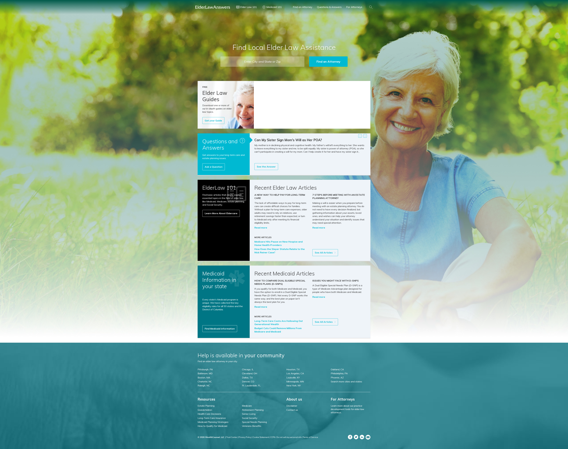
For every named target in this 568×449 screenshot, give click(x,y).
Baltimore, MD (205, 373)
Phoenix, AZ (337, 377)
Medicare (247, 405)
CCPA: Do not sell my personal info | (286, 437)
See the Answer (266, 166)
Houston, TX (293, 369)
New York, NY (293, 385)
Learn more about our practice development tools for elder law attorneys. (347, 409)
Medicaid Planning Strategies (213, 421)
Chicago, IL (248, 369)
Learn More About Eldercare (221, 213)
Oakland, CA (337, 369)
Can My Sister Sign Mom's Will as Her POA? (288, 140)
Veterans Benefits (251, 425)
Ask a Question (213, 166)
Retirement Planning (253, 409)
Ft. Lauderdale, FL (251, 385)
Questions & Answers (329, 7)
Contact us (292, 409)
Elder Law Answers (212, 7)
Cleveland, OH (249, 373)
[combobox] (262, 61)
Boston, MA (204, 377)
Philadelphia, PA (339, 373)
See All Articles (324, 252)
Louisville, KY (293, 377)
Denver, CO (248, 381)
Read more (260, 227)
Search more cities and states (346, 381)
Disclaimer (291, 405)
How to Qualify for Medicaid (212, 425)
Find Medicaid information (220, 328)
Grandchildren (205, 409)
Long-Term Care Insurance (212, 418)
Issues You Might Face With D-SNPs (335, 280)
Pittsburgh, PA (205, 369)
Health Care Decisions (209, 413)
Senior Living (248, 413)
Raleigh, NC (204, 385)
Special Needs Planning (254, 421)
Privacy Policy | (245, 437)
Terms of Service (310, 437)
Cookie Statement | (261, 437)
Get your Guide (213, 120)
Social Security (249, 418)
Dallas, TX (247, 377)
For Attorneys (354, 7)
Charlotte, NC (205, 381)
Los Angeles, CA (295, 373)
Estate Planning (206, 405)
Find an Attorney (302, 7)
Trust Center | (232, 437)
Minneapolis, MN (295, 381)
